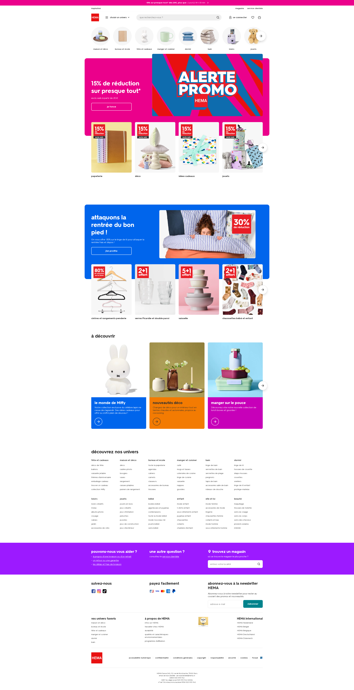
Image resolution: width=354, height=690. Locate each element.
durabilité (149, 630)
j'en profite (177, 242)
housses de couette (243, 469)
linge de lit (239, 465)
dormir (94, 638)
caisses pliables (127, 485)
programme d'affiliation (155, 641)
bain (93, 642)
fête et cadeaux (98, 630)
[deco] (176, 385)
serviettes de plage (214, 473)
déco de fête (97, 465)
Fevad (255, 658)
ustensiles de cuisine (186, 473)
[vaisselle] (199, 292)
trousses (152, 489)
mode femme (212, 504)
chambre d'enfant (185, 528)
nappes (180, 485)
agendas (152, 469)
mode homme (212, 524)
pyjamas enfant (184, 516)
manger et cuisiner (99, 634)
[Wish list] (252, 17)
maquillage (239, 504)
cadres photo (126, 469)
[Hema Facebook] (93, 591)
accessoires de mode (215, 508)
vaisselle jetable (98, 473)
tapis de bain (211, 481)
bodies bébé (154, 504)
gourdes (180, 489)
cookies (244, 658)
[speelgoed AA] (242, 150)
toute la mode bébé (157, 516)
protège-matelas (241, 489)
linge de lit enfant (242, 485)
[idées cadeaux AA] (199, 150)
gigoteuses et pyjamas (158, 508)
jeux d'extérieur (127, 528)
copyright (201, 658)
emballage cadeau (99, 481)
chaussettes (182, 520)
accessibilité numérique (140, 658)
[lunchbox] (235, 385)
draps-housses (240, 473)
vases (122, 477)
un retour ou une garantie (106, 560)
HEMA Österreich (245, 638)
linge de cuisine (184, 477)
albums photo (97, 512)
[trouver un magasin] (259, 564)
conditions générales (182, 658)
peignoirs (210, 477)
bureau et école (98, 626)
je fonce (177, 97)
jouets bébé (153, 524)
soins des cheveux (242, 520)
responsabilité (217, 658)
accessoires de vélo (100, 528)
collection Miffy (98, 489)
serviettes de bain (214, 469)
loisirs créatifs (97, 504)
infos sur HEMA (151, 623)
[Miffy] (118, 385)
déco (122, 465)
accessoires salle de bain (217, 485)
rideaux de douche (214, 489)
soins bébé (153, 528)
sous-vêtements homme (216, 528)
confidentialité (162, 658)
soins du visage (241, 512)
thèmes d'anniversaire (101, 477)
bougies (123, 473)
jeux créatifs (125, 508)
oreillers (237, 481)
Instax (94, 508)
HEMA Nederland (245, 623)
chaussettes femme (214, 516)
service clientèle (170, 556)
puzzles (123, 520)
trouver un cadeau (99, 485)
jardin (93, 524)
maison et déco (98, 623)
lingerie (209, 512)
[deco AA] (155, 150)
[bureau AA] (111, 150)
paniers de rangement (130, 489)
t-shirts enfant (183, 508)
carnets (151, 477)
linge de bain (212, 465)
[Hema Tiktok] (104, 591)
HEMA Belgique (244, 630)
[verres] (155, 292)
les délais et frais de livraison (107, 564)
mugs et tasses (183, 469)
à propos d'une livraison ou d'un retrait (112, 556)
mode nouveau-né (156, 520)
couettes (238, 477)
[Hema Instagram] (99, 591)
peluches (124, 516)
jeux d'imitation (127, 512)
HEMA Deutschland (246, 634)
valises (94, 520)
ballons (94, 469)
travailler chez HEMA (154, 626)
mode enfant (183, 504)
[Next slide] (262, 147)
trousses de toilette (243, 508)
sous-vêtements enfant (187, 512)
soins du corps (240, 516)
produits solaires (241, 524)
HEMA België (243, 626)
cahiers (151, 473)
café (179, 465)
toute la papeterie (156, 465)
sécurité (232, 658)
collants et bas (212, 520)
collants (180, 524)
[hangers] (111, 292)
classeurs (152, 481)
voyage (94, 516)
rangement (125, 481)
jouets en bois (126, 504)
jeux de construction (129, 524)
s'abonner (253, 604)
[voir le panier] (259, 17)
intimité (237, 528)
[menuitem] (96, 8)
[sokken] (242, 292)
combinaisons (154, 512)
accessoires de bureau (158, 485)
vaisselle (181, 481)
